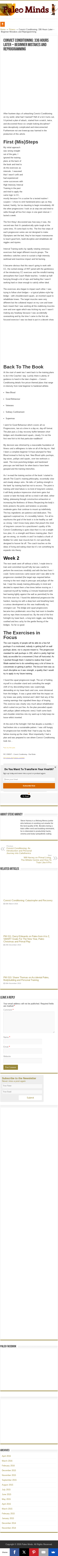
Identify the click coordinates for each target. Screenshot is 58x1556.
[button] (29, 769)
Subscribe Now (29, 785)
